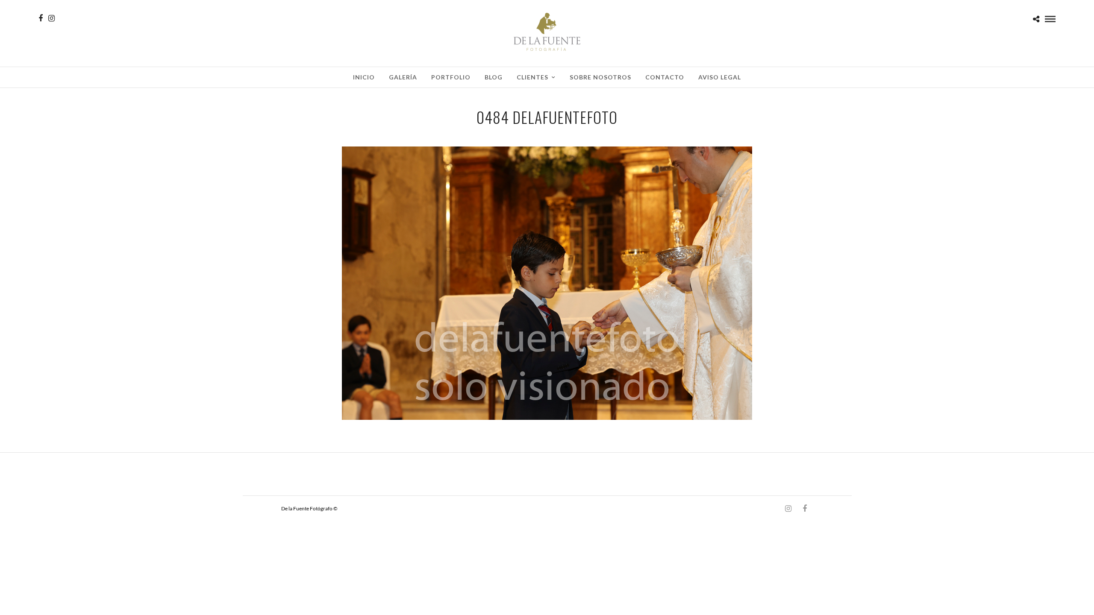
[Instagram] (51, 18)
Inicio (364, 77)
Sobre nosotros (600, 77)
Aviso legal (719, 77)
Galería (403, 77)
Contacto (664, 77)
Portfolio (451, 77)
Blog (494, 77)
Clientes (532, 77)
